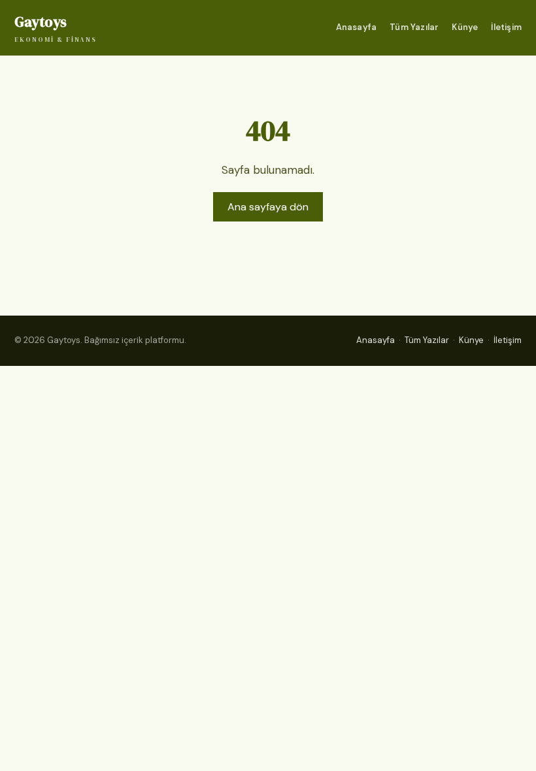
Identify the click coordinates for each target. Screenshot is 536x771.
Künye (465, 27)
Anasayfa (356, 27)
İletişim (506, 27)
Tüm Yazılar (414, 27)
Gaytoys (55, 28)
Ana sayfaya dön (268, 207)
